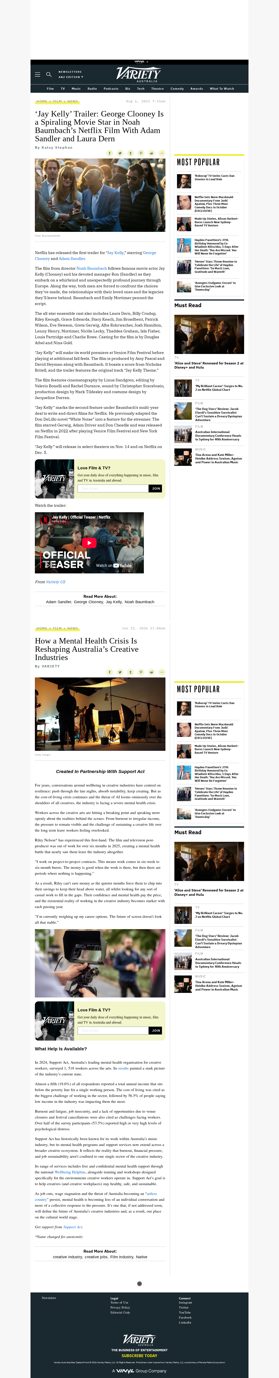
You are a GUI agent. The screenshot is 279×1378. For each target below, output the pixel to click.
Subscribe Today (139, 1355)
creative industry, (68, 1257)
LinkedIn (185, 1322)
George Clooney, (89, 602)
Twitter (184, 1307)
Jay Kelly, (114, 602)
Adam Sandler (72, 258)
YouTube (185, 1312)
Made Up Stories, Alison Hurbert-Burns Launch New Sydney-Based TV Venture (216, 222)
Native (141, 1257)
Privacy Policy (120, 1307)
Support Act (72, 1226)
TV (176, 357)
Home (42, 101)
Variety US (55, 581)
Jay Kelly (115, 252)
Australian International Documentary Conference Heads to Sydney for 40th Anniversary (218, 435)
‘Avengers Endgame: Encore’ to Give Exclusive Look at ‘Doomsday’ (215, 286)
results (123, 1068)
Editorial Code (120, 1312)
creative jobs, (97, 1257)
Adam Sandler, (59, 602)
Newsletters (70, 71)
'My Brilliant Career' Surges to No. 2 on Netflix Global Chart (219, 388)
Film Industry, (122, 1257)
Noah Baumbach (92, 268)
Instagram (185, 1302)
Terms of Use (119, 1302)
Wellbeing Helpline (70, 1171)
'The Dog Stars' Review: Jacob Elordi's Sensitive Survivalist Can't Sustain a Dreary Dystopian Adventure (218, 414)
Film (57, 101)
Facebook (185, 1317)
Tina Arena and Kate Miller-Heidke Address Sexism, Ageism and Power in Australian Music (218, 458)
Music (200, 449)
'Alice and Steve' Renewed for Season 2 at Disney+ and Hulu (208, 365)
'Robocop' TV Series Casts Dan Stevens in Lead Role (215, 177)
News (73, 101)
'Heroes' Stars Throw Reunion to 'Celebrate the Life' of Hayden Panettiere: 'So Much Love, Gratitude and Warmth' (216, 266)
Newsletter (49, 1298)
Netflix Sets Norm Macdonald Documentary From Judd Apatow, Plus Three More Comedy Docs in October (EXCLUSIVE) (214, 203)
